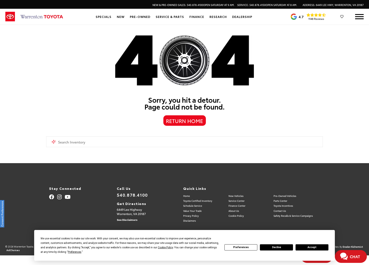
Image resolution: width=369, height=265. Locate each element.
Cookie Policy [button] (165, 247)
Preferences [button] (74, 251)
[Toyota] (10, 17)
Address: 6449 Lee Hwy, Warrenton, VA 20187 (333, 5)
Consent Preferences (2, 214)
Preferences (241, 247)
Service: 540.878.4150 (267, 5)
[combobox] (184, 141)
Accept (312, 247)
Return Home (184, 120)
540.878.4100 (132, 195)
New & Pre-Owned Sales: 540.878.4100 (193, 5)
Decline (276, 247)
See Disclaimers (127, 219)
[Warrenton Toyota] (41, 17)
